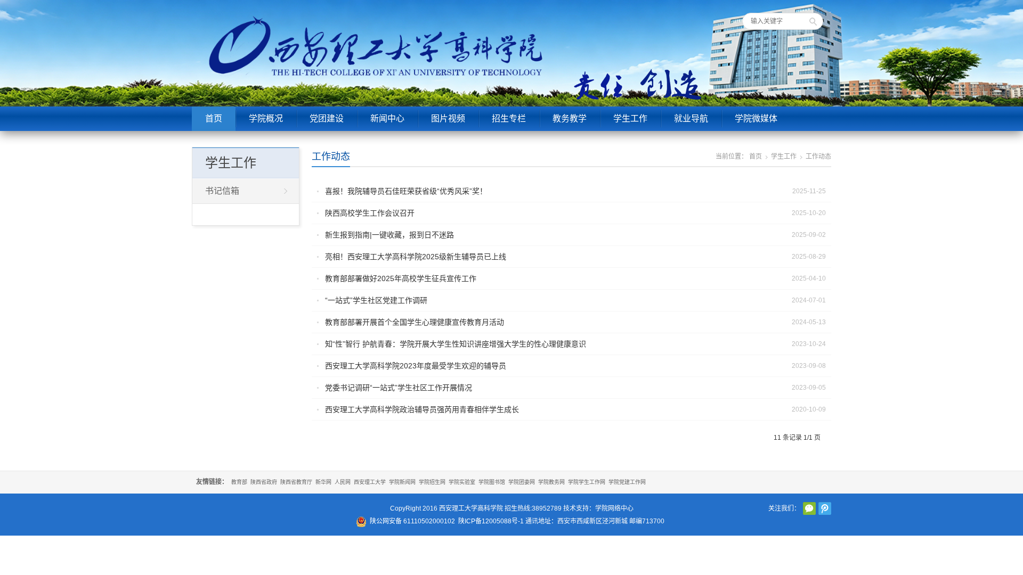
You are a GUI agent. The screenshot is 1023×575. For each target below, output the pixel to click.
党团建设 (327, 118)
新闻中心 (387, 118)
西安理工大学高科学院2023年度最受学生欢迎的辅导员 (415, 366)
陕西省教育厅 (296, 482)
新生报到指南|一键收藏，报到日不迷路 (389, 235)
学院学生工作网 (586, 482)
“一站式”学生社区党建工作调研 (376, 300)
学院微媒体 (756, 118)
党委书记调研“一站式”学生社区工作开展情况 (398, 387)
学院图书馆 (491, 482)
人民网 (343, 482)
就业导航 (691, 118)
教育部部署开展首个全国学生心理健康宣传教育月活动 (414, 322)
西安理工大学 (370, 482)
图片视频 (448, 118)
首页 (213, 118)
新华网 (323, 482)
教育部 (239, 482)
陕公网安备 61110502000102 (412, 521)
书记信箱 (222, 190)
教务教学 (570, 118)
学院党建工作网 (627, 482)
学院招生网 (432, 482)
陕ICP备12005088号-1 (491, 521)
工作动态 (331, 156)
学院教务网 (551, 482)
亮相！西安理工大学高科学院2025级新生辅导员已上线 (415, 256)
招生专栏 (509, 118)
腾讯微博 (824, 508)
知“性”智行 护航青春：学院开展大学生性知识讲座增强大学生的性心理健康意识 (455, 344)
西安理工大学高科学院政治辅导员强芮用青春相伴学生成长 (422, 409)
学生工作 (630, 118)
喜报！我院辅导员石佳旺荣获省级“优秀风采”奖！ (406, 191)
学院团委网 (521, 482)
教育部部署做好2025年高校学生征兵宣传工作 (400, 278)
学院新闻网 (402, 482)
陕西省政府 (263, 482)
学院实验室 (462, 482)
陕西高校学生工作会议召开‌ (370, 213)
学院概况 (266, 118)
